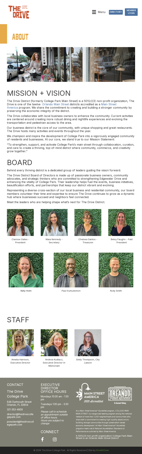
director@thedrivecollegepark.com (20, 416)
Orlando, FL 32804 (17, 404)
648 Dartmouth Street (19, 401)
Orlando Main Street (55, 104)
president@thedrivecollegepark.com (20, 423)
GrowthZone (102, 450)
